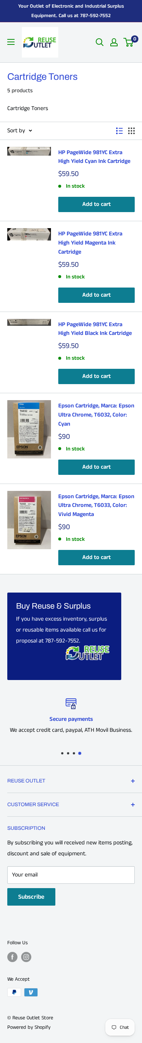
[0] (128, 42)
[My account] (114, 42)
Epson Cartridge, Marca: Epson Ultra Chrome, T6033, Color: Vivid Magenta (96, 505)
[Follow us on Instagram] (26, 957)
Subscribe (31, 896)
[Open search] (100, 42)
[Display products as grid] (131, 131)
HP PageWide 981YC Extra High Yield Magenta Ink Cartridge (90, 243)
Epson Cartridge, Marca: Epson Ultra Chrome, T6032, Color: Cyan (96, 415)
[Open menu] (11, 42)
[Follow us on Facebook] (12, 957)
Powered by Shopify (29, 1027)
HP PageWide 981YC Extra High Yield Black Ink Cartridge (95, 329)
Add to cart (96, 204)
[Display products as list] (119, 131)
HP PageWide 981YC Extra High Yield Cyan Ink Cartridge (94, 157)
